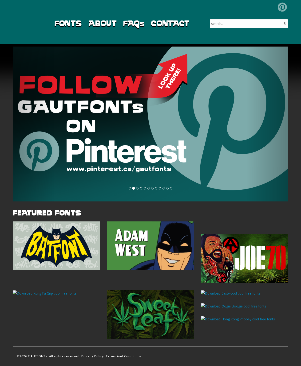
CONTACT (170, 23)
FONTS (68, 23)
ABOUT (102, 23)
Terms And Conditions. (124, 356)
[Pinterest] (282, 7)
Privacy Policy (92, 356)
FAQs (134, 23)
